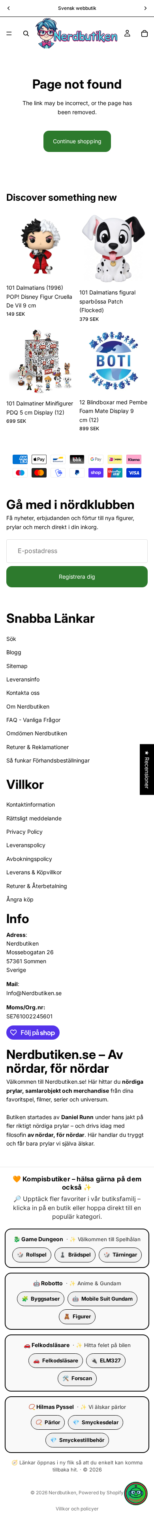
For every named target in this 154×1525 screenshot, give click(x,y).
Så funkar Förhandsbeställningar (48, 760)
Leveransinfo (22, 679)
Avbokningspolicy (29, 858)
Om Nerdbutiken (27, 706)
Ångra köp (20, 899)
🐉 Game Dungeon (38, 1239)
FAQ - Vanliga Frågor (33, 719)
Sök (11, 638)
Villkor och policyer (77, 1509)
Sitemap (17, 666)
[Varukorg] (144, 33)
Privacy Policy (24, 831)
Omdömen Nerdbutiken (36, 733)
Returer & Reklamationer (37, 747)
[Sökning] (26, 33)
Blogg (13, 652)
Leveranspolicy (25, 845)
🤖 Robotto (48, 1283)
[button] (136, 1493)
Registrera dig (77, 576)
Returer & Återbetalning (36, 886)
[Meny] (9, 33)
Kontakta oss (22, 692)
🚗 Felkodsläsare (46, 1345)
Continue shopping (77, 141)
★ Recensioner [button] (147, 769)
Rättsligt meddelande (34, 818)
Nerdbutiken (62, 1492)
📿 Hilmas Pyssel (51, 1406)
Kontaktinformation (30, 804)
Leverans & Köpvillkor (34, 872)
